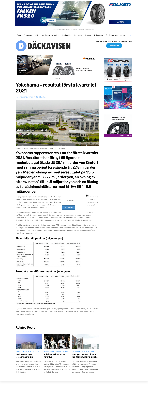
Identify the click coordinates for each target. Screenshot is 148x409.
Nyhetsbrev (98, 35)
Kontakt (88, 35)
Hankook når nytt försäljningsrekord (24, 355)
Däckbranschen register (51, 35)
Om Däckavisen (111, 35)
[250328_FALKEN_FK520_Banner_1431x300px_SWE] (74, 14)
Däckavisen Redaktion (24, 97)
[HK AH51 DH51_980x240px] (57, 65)
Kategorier (78, 35)
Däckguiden (66, 35)
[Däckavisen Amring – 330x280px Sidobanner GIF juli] (118, 126)
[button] (130, 35)
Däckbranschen (21, 351)
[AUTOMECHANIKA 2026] (118, 98)
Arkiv (37, 35)
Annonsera (28, 35)
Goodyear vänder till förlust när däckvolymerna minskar (85, 355)
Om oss (123, 35)
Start (19, 35)
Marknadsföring (62, 351)
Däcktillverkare (41, 97)
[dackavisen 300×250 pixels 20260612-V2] (118, 70)
